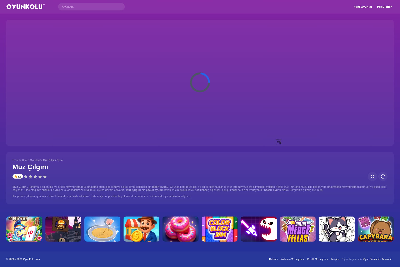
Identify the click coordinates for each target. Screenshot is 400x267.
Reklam (273, 259)
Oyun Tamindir (371, 259)
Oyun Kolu (25, 6)
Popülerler (384, 6)
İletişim (335, 259)
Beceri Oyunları (31, 160)
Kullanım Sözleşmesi (292, 259)
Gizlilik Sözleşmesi (317, 259)
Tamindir (387, 259)
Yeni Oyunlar (363, 6)
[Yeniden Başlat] (383, 176)
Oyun (15, 160)
